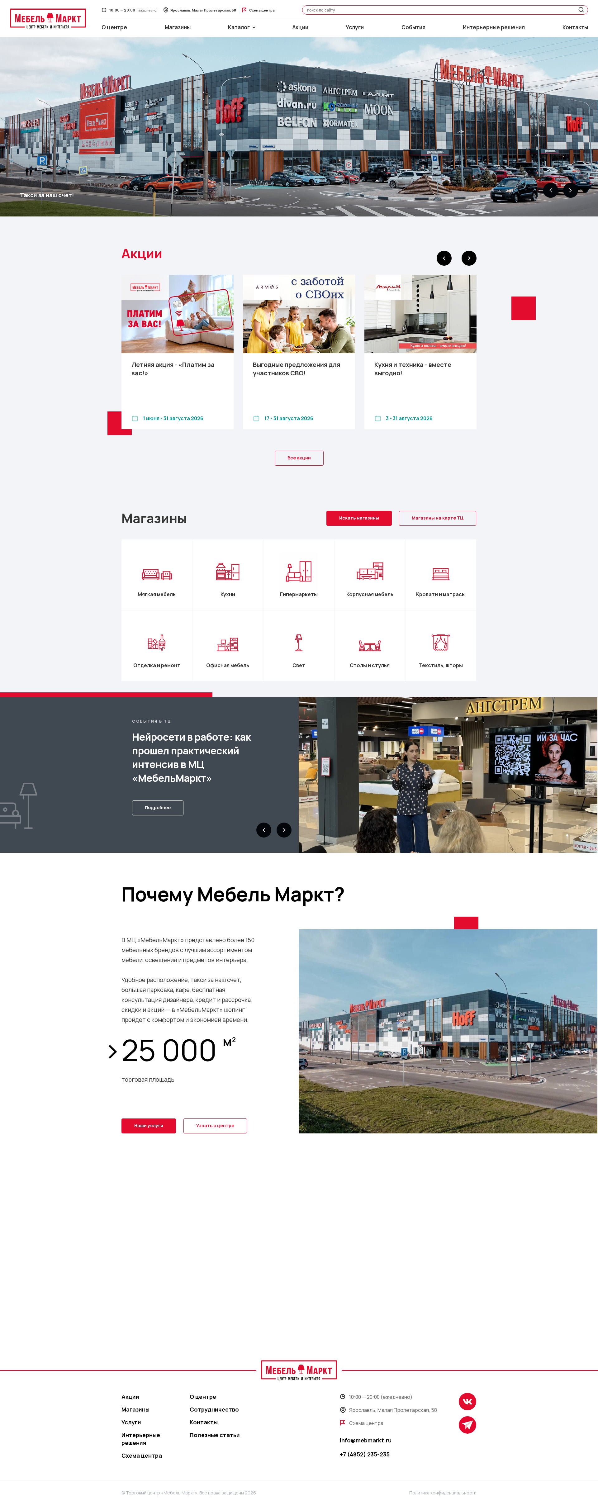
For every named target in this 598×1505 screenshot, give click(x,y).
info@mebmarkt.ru (366, 1440)
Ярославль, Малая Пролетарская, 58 (393, 1410)
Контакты (575, 27)
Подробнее (158, 807)
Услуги (355, 27)
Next (469, 258)
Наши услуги (148, 1125)
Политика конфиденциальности (443, 1493)
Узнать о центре (215, 1125)
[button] (550, 190)
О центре (114, 27)
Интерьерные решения (494, 27)
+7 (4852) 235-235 (365, 1454)
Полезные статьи (215, 1435)
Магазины (178, 27)
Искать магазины (359, 518)
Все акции (299, 458)
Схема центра (141, 1455)
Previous (444, 258)
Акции (300, 27)
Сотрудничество (214, 1409)
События (413, 27)
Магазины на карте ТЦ (437, 518)
